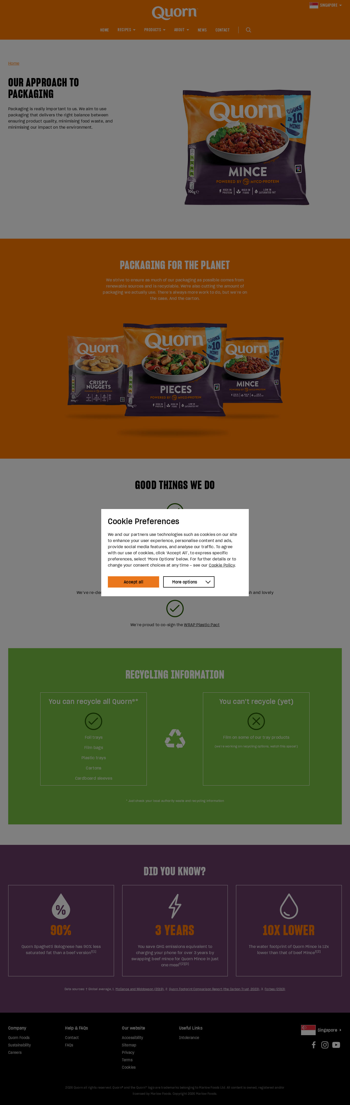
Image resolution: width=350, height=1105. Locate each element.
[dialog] (175, 552)
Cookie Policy (222, 565)
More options (184, 581)
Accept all (133, 581)
